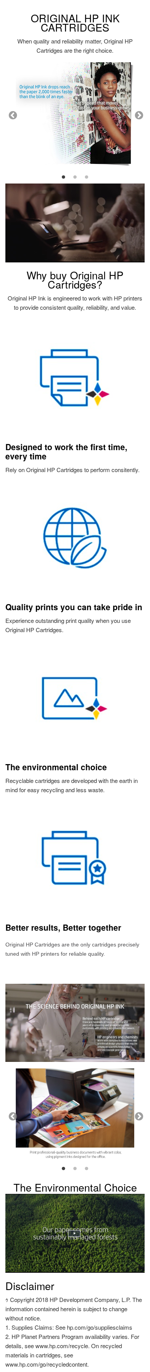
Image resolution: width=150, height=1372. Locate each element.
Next (138, 115)
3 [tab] (86, 177)
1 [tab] (63, 177)
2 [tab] (75, 177)
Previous (12, 115)
